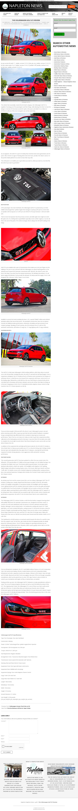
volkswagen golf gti (25, 23)
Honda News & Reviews (60, 95)
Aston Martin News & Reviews (62, 56)
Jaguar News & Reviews (60, 103)
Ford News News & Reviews (61, 89)
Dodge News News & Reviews (62, 79)
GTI (9, 23)
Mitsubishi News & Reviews (61, 125)
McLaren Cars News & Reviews (62, 119)
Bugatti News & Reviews (60, 72)
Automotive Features (59, 62)
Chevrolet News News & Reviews (63, 76)
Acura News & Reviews (60, 52)
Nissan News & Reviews (60, 133)
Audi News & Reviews (60, 58)
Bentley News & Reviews (60, 68)
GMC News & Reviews (60, 93)
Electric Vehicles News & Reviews (63, 85)
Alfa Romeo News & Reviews (61, 54)
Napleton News (31, 0)
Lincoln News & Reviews (60, 113)
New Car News (58, 131)
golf (36, 0)
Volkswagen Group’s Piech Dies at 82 (19, 706)
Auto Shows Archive (59, 60)
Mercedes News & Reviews (61, 121)
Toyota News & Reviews (60, 145)
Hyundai (56, 97)
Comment (3, 721)
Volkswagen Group (37, 23)
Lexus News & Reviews (60, 111)
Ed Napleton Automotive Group (39, 809)
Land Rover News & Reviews (61, 109)
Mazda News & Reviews (60, 117)
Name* (56, 23)
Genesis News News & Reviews (62, 91)
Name (2, 735)
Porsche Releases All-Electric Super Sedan (18, 708)
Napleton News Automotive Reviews (64, 127)
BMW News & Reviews (60, 70)
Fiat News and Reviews (60, 87)
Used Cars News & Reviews (61, 147)
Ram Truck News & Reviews (61, 137)
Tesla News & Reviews (60, 143)
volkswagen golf (15, 23)
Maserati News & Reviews (61, 115)
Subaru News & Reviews (60, 141)
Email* (56, 28)
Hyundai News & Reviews (61, 99)
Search (73, 4)
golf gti (6, 23)
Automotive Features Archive (61, 64)
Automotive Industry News (61, 66)
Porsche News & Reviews (61, 135)
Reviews (56, 139)
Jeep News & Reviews (60, 105)
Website (3, 741)
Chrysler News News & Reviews (62, 77)
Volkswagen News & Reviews (32, 22)
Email (2, 738)
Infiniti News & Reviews (60, 101)
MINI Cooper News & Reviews (62, 123)
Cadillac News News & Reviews (62, 74)
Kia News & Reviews (59, 107)
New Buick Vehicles (59, 129)
